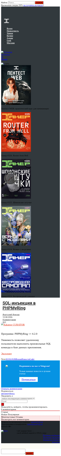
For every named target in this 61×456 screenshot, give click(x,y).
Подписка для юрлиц (51, 437)
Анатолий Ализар (11, 314)
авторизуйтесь (8, 393)
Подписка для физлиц (51, 435)
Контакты (56, 442)
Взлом (19, 359)
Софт (32, 359)
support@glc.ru (37, 422)
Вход (58, 4)
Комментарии (9, 319)
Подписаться (28, 379)
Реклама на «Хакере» (51, 440)
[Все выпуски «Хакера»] (1, 47)
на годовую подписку (33, 5)
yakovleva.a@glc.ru (35, 424)
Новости (26, 359)
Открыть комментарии (11, 389)
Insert (29, 453)
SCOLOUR (11, 359)
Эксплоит (6, 353)
